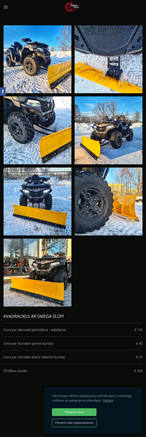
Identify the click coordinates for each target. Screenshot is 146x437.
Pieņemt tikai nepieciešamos (74, 423)
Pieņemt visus (74, 412)
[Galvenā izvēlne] (6, 7)
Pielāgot (108, 400)
